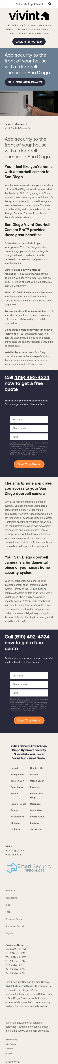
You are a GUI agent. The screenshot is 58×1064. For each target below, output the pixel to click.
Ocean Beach (37, 780)
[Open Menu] (4, 4)
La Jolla (15, 768)
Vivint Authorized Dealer (19, 986)
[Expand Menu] (33, 21)
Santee (14, 810)
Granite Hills (36, 768)
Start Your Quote (29, 464)
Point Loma (17, 787)
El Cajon (15, 822)
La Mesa (34, 822)
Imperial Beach (18, 803)
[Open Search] (50, 3)
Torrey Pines (17, 774)
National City (17, 816)
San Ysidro (36, 829)
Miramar (34, 774)
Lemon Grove (37, 816)
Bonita (14, 793)
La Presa (15, 829)
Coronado (35, 803)
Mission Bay (17, 780)
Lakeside (35, 787)
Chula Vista (36, 810)
